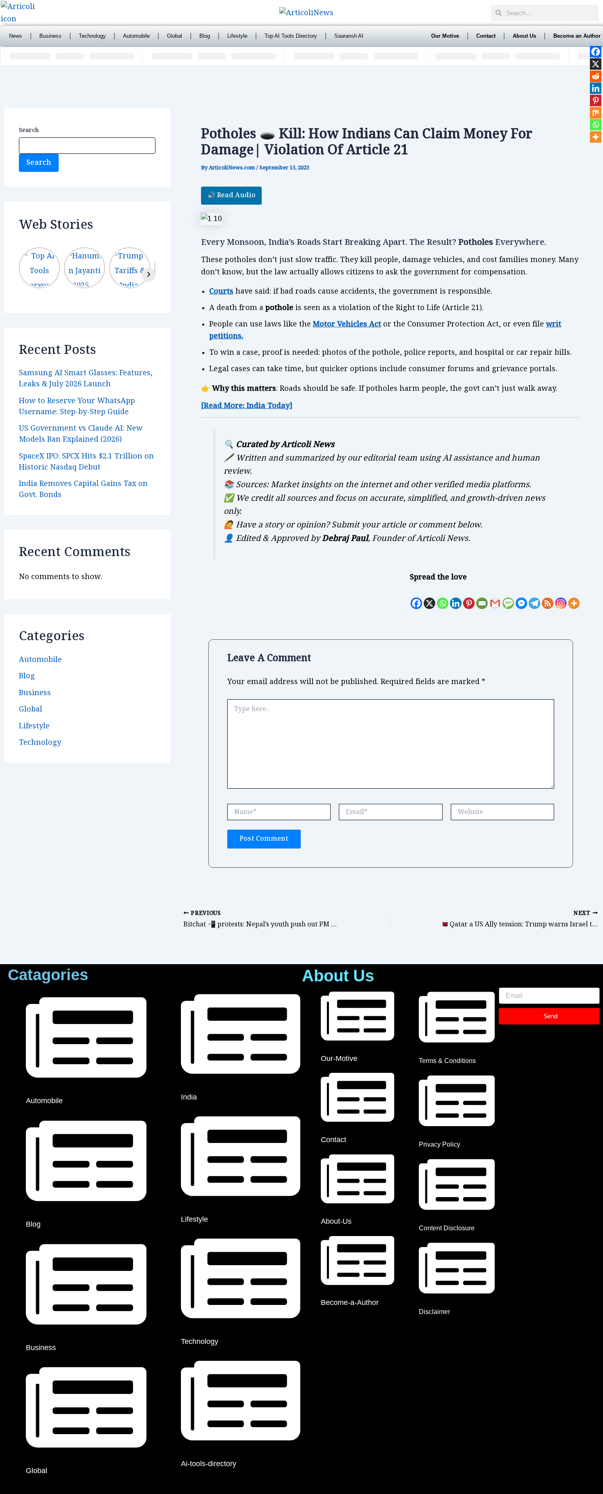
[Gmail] (495, 597)
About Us (524, 36)
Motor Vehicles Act (347, 324)
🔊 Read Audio (231, 195)
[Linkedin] (455, 597)
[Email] (482, 597)
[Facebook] (416, 597)
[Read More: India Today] (246, 405)
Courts (221, 291)
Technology (92, 36)
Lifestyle (237, 36)
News (15, 36)
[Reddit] (595, 76)
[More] (574, 597)
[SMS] (508, 597)
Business (50, 36)
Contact (486, 36)
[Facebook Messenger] (521, 597)
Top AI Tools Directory (291, 36)
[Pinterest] (469, 597)
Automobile (136, 36)
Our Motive (445, 36)
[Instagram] (560, 597)
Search (29, 130)
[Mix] (595, 113)
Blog (204, 36)
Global (174, 36)
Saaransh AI (348, 36)
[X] (429, 597)
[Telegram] (534, 597)
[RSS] (547, 597)
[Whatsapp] (442, 597)
